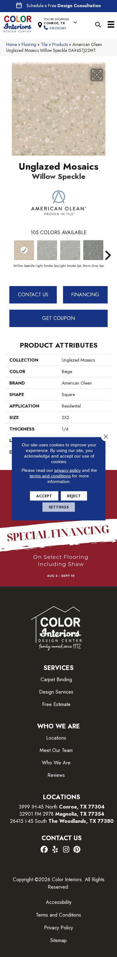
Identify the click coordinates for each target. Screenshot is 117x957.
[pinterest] (77, 850)
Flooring (29, 44)
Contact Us (33, 294)
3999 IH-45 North (38, 806)
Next (107, 252)
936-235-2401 (58, 28)
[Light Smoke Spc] (47, 250)
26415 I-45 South (62, 821)
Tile (44, 44)
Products (60, 44)
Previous (9, 252)
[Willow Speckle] (24, 250)
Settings (59, 507)
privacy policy (67, 469)
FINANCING (85, 294)
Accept (44, 496)
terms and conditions (50, 475)
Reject (74, 496)
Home (11, 44)
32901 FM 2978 (61, 814)
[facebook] (44, 850)
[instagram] (66, 850)
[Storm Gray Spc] (93, 250)
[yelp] (55, 850)
